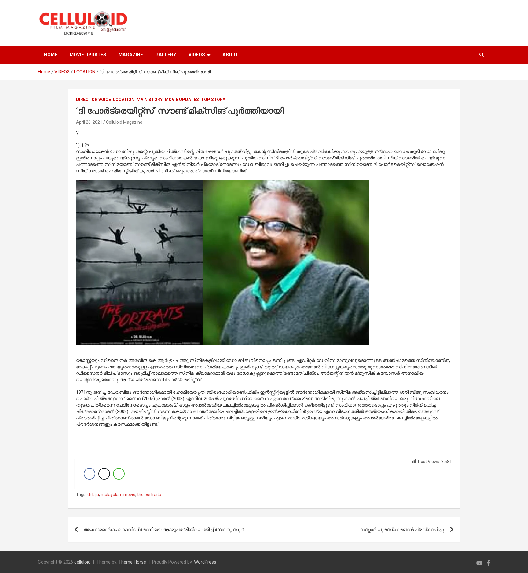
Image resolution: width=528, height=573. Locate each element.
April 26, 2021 (89, 122)
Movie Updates (182, 99)
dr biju (93, 494)
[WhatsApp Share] (119, 474)
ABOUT (230, 54)
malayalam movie (118, 494)
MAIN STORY (150, 99)
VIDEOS (197, 54)
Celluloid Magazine (124, 122)
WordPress (205, 562)
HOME (50, 54)
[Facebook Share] (89, 474)
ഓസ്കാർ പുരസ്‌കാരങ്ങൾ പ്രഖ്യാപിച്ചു (401, 529)
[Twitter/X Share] (104, 474)
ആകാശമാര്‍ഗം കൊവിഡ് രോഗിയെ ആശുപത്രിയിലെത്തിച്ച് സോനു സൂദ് (163, 529)
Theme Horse (132, 562)
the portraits (149, 494)
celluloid (82, 562)
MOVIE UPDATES (88, 54)
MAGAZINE (131, 54)
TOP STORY (213, 99)
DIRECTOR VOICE (93, 99)
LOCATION (123, 99)
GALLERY (165, 54)
